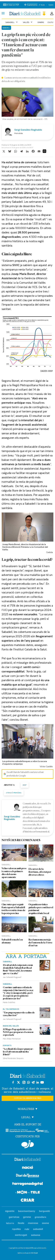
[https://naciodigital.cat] (27, 1167)
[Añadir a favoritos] (44, 151)
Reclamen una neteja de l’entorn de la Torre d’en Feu (40, 942)
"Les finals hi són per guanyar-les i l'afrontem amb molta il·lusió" (18, 1052)
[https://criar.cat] (27, 1201)
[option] (28, 105)
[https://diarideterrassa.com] (27, 1176)
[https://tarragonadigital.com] (27, 1184)
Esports (7, 1045)
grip (24, 785)
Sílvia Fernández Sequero (13, 1058)
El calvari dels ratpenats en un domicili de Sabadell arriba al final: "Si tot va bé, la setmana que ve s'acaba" (18, 969)
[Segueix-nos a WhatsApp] (28, 1082)
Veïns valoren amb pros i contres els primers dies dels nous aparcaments (14, 872)
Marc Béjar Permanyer (12, 1038)
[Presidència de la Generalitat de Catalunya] (20, 1130)
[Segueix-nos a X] (18, 1082)
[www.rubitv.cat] (27, 1229)
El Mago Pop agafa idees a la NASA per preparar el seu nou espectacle (18, 1032)
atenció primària (13, 792)
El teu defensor (11, 1008)
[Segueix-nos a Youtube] (42, 1082)
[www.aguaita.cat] (9, 1211)
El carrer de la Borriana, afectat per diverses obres (39, 872)
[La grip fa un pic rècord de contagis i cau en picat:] (27, 13)
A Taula (42, 5)
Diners (41, 22)
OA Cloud (34, 1253)
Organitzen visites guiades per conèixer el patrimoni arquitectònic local (40, 908)
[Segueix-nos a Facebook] (13, 1082)
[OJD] (27, 1144)
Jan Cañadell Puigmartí (12, 977)
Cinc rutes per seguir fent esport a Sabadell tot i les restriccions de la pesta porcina (13, 908)
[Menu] (3, 13)
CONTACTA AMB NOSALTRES (27, 1098)
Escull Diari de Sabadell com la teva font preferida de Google (25, 774)
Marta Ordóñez (9, 1002)
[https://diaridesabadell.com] (27, 1160)
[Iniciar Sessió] (51, 13)
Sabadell (11, 22)
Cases (50, 5)
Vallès (28, 22)
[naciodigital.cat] (26, 1211)
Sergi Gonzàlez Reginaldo (28, 129)
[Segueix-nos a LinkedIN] (37, 1082)
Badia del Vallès (11, 1025)
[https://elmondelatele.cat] (27, 1192)
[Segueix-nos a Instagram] (24, 1082)
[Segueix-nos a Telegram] (33, 1082)
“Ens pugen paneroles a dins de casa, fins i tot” (19, 1014)
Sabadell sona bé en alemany (12, 941)
